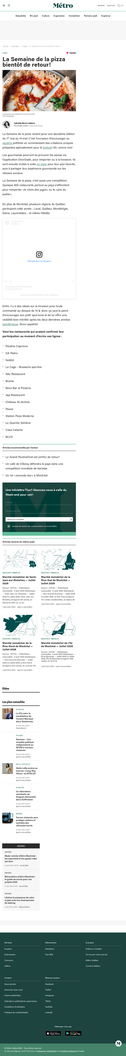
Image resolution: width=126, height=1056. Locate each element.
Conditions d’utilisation (14, 1006)
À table (24, 46)
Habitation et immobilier (11, 573)
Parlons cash (90, 15)
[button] (3, 5)
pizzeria (7, 143)
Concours (8, 960)
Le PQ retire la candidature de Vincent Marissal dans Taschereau (24, 717)
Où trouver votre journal (96, 954)
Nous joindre (10, 984)
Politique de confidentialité (16, 1012)
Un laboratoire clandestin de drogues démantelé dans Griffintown (26, 795)
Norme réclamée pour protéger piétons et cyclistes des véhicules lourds (27, 821)
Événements (9, 954)
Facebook (49, 984)
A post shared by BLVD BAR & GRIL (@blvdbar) (39, 295)
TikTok (48, 1001)
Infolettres (49, 948)
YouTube (48, 1006)
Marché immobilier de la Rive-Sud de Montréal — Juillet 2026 (55, 580)
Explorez (105, 15)
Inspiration (59, 15)
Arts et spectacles (23, 764)
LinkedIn (49, 1012)
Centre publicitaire (12, 995)
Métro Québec (92, 960)
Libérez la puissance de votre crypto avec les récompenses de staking (19, 900)
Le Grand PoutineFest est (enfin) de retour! (33, 457)
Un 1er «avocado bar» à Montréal (27, 475)
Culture (46, 15)
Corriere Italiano (93, 965)
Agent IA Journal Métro (24, 607)
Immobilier (74, 15)
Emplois (8, 948)
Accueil (5, 46)
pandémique (10, 324)
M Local (34, 15)
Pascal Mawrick (21, 728)
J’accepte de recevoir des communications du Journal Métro (34, 526)
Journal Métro (24, 865)
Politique (19, 735)
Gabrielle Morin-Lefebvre (24, 123)
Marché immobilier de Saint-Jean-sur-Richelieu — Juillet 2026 (19, 580)
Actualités (21, 15)
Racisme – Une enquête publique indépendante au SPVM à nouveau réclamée (25, 745)
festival (47, 147)
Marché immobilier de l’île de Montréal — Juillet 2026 (57, 644)
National (19, 814)
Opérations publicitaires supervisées (20, 1001)
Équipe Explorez (24, 907)
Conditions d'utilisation (69, 1051)
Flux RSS (49, 954)
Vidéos (7, 965)
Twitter (48, 989)
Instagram (49, 995)
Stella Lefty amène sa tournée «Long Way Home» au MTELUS (27, 770)
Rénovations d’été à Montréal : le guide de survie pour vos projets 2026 (20, 879)
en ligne (41, 164)
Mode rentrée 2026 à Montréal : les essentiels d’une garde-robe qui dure (21, 858)
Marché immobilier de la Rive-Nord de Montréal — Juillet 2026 (17, 646)
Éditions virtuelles (94, 948)
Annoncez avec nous (13, 989)
